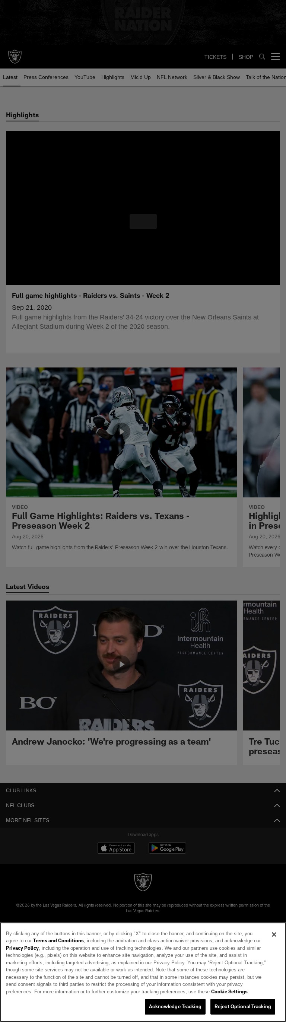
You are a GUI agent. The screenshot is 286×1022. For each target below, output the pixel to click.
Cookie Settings (101, 992)
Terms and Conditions (39, 941)
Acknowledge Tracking (175, 1007)
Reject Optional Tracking (242, 1007)
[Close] (274, 935)
